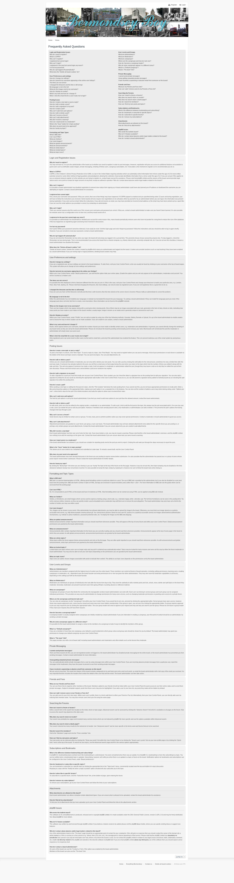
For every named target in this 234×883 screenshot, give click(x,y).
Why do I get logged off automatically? (62, 70)
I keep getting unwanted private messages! (132, 78)
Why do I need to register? (58, 54)
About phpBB (57, 817)
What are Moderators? (125, 57)
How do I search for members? (128, 102)
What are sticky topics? (57, 148)
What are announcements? (59, 145)
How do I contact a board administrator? (131, 138)
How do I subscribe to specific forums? (131, 115)
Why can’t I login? (55, 63)
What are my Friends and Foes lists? (130, 87)
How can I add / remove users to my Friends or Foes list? (137, 89)
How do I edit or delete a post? (60, 104)
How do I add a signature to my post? (62, 106)
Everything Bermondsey (134, 864)
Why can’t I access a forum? (59, 115)
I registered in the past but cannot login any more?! (66, 65)
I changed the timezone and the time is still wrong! (66, 85)
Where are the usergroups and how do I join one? (134, 61)
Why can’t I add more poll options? (61, 111)
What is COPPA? (55, 57)
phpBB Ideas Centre (138, 824)
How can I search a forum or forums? (130, 95)
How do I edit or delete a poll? (59, 113)
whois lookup (54, 835)
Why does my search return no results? (131, 97)
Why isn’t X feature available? (128, 134)
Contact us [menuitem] (148, 864)
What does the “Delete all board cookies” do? (64, 72)
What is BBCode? (55, 135)
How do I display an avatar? (59, 91)
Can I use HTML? (55, 137)
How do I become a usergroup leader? (131, 63)
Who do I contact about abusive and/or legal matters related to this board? (142, 136)
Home (121, 864)
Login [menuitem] (184, 5)
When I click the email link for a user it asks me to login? (68, 96)
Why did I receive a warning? (59, 119)
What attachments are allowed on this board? (133, 123)
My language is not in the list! (59, 87)
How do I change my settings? (59, 78)
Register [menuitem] (174, 5)
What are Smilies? (56, 139)
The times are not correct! (58, 83)
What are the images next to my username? (64, 89)
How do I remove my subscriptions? (130, 117)
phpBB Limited (105, 815)
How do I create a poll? (57, 109)
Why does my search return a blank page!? (132, 100)
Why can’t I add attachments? (59, 117)
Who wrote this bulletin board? (128, 132)
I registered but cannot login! (59, 61)
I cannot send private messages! (129, 76)
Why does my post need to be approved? (63, 126)
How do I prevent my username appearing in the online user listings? (72, 80)
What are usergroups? (125, 59)
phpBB (120, 301)
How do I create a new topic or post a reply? (64, 102)
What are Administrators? (126, 54)
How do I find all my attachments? (129, 125)
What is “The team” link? (126, 70)
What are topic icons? (57, 152)
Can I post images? (56, 141)
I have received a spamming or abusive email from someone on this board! (143, 80)
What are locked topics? (57, 150)
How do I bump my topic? (58, 128)
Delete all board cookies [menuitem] (163, 864)
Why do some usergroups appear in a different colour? (136, 65)
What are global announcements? (61, 143)
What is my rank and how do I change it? (63, 93)
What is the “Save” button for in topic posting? (64, 124)
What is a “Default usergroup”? (128, 67)
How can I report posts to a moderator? (62, 122)
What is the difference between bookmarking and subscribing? (139, 110)
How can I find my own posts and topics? (131, 104)
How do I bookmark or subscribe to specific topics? (135, 112)
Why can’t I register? (56, 59)
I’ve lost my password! (57, 67)
